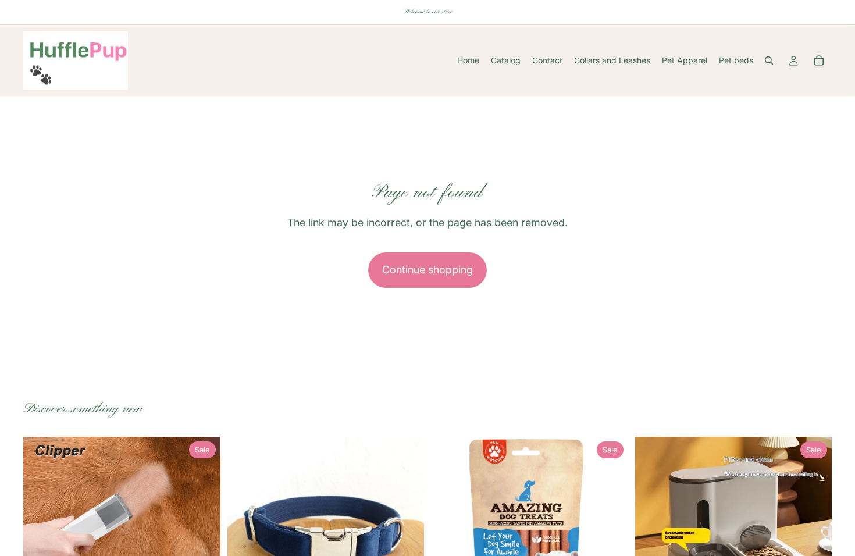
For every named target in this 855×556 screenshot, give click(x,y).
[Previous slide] (40, 535)
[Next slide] (203, 535)
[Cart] (819, 60)
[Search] (769, 60)
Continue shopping (427, 269)
